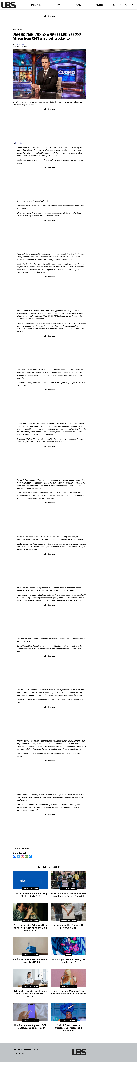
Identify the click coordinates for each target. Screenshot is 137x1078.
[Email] (26, 856)
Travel (78, 5)
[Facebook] (14, 856)
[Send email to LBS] (132, 5)
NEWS (20, 29)
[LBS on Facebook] (114, 5)
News (58, 5)
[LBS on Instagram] (120, 5)
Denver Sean (19, 44)
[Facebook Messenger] (30, 856)
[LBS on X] (126, 5)
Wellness (99, 5)
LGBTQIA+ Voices (35, 5)
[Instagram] (22, 856)
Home (15, 29)
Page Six (18, 143)
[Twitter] (18, 856)
